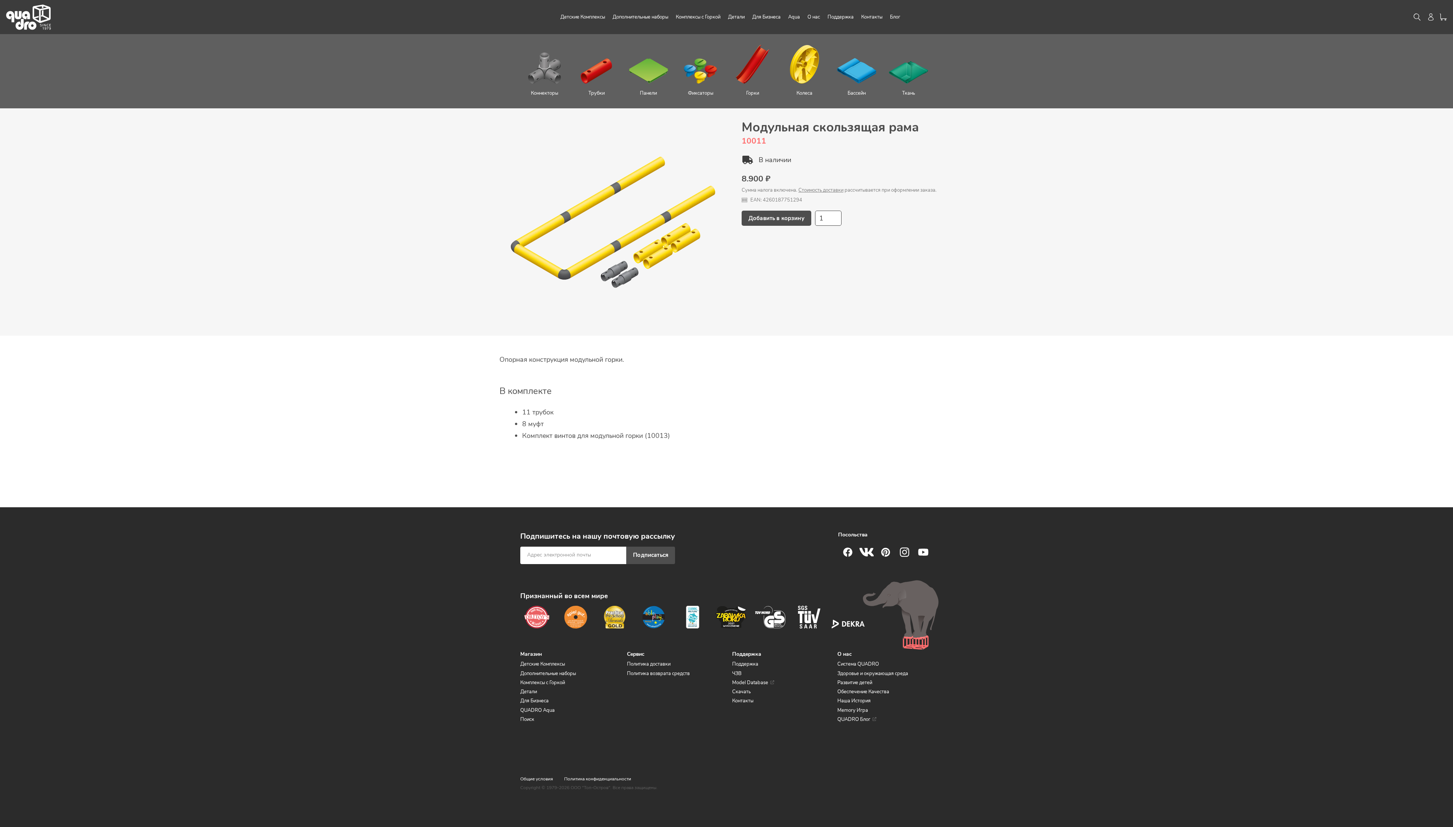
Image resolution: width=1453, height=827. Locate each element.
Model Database (750, 682)
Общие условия (536, 779)
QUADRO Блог (853, 719)
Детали (528, 691)
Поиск (527, 719)
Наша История (854, 700)
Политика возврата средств (658, 673)
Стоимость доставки (820, 190)
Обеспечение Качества (863, 691)
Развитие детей (854, 682)
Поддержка (745, 664)
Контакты (742, 700)
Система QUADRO (858, 664)
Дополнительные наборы (548, 673)
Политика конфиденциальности (597, 779)
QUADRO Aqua (537, 710)
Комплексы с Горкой (542, 682)
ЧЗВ (737, 673)
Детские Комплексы (542, 664)
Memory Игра (852, 710)
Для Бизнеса (534, 700)
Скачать (741, 691)
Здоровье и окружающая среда (872, 673)
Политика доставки (648, 664)
